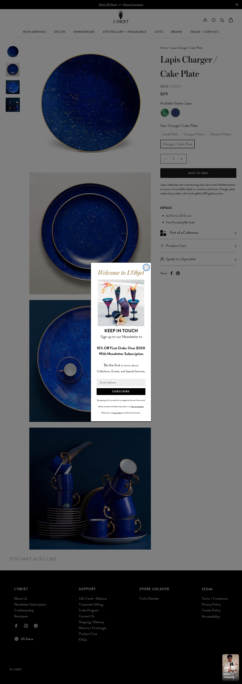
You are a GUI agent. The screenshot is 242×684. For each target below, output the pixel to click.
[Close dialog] (146, 267)
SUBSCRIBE (121, 391)
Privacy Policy (117, 412)
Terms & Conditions (137, 406)
